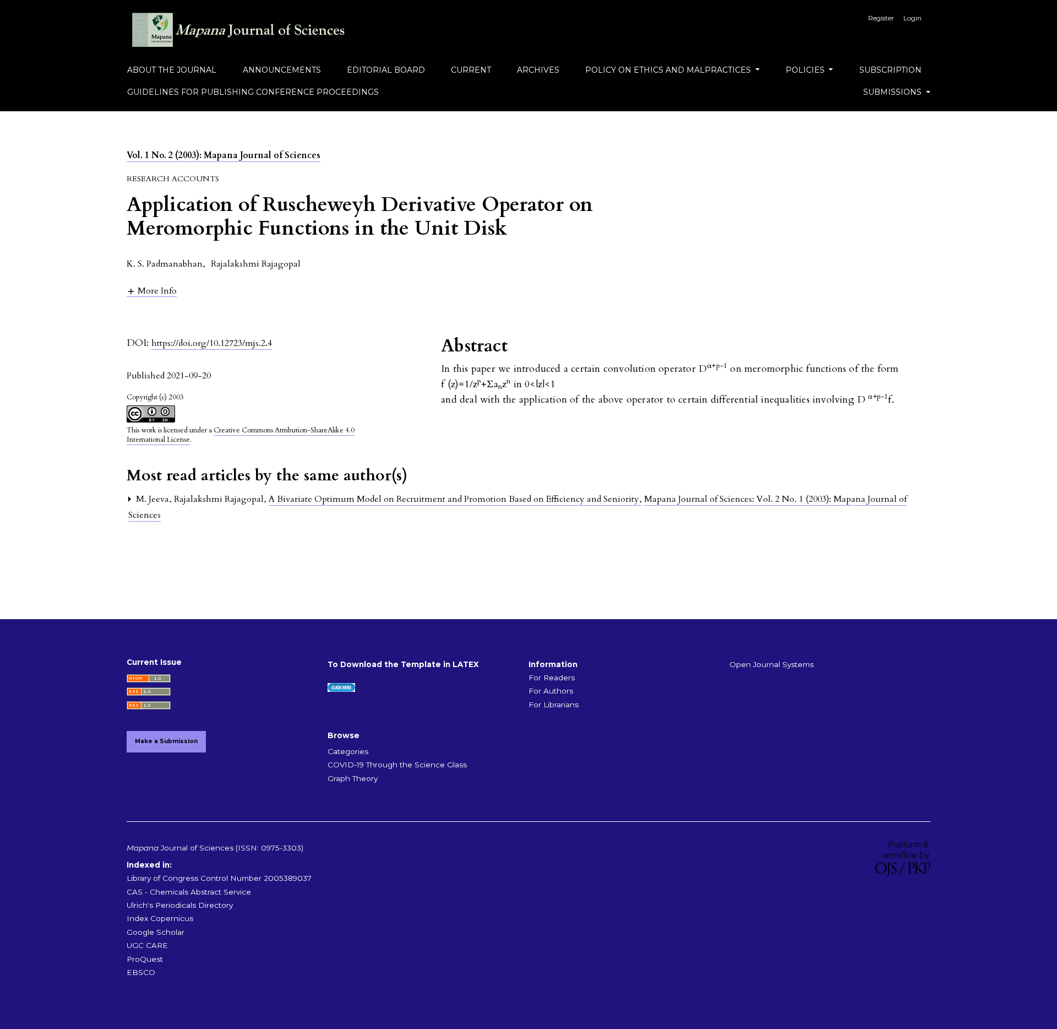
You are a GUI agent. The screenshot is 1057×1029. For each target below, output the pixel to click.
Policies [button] (806, 70)
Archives (538, 70)
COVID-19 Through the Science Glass (397, 764)
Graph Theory (353, 778)
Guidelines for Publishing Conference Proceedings (253, 92)
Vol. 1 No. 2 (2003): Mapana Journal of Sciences (223, 155)
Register (881, 18)
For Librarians (553, 704)
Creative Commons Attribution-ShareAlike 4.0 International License (241, 435)
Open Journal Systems (771, 664)
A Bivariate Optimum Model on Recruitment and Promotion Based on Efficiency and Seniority (455, 499)
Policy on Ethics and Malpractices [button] (669, 70)
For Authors (550, 690)
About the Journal (171, 70)
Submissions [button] (893, 92)
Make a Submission (166, 741)
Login (912, 18)
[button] (152, 290)
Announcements (282, 70)
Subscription (890, 70)
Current (471, 70)
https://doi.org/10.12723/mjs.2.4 (211, 343)
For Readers (551, 677)
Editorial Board (386, 70)
